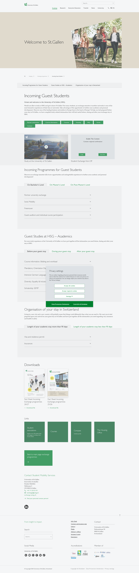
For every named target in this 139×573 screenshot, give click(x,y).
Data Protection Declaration (60, 304)
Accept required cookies (69, 291)
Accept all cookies (69, 286)
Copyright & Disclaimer (80, 304)
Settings (68, 296)
